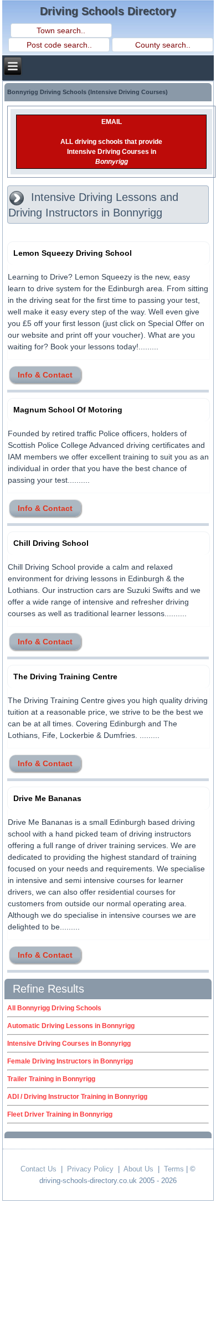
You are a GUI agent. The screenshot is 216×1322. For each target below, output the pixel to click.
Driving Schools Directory (108, 11)
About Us (138, 1169)
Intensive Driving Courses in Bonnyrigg (69, 1043)
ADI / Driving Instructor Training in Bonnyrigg (77, 1097)
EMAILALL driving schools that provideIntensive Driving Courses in (111, 142)
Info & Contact (45, 374)
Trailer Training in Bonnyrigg (51, 1079)
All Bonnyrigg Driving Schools (54, 1008)
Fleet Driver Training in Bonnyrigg (59, 1114)
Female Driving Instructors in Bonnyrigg (70, 1061)
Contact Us (38, 1169)
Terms (174, 1169)
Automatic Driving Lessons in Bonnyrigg (71, 1026)
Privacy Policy (90, 1169)
